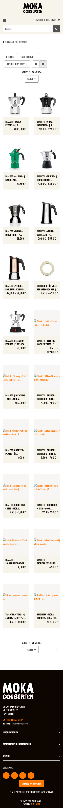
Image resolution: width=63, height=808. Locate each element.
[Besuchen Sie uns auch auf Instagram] (31, 775)
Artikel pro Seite (16, 64)
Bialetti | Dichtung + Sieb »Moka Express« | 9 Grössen (15, 397)
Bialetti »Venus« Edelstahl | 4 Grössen (45, 232)
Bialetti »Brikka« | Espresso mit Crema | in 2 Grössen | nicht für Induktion (47, 178)
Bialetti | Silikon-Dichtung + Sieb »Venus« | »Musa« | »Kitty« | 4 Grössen (47, 397)
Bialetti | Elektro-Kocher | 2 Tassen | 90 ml (15, 342)
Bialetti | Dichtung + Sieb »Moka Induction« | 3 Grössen (15, 506)
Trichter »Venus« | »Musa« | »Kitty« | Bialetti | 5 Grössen (15, 616)
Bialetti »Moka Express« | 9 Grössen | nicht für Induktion (13, 123)
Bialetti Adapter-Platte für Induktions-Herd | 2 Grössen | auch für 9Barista (14, 451)
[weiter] (57, 79)
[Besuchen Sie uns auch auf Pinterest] (22, 775)
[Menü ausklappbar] (4, 20)
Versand (49, 792)
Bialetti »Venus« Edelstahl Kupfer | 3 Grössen (15, 287)
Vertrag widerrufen (31, 784)
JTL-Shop (36, 803)
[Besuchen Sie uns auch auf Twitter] (14, 775)
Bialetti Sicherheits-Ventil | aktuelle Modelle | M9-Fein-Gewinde (15, 561)
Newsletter (40, 20)
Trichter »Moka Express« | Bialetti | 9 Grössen (46, 616)
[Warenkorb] (58, 20)
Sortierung (27, 57)
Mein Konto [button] (51, 20)
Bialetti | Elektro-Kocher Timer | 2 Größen (46, 342)
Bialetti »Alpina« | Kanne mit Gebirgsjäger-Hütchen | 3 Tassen (15, 178)
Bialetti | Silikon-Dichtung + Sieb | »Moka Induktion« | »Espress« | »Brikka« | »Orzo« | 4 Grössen (47, 451)
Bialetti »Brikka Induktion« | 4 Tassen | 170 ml (14, 232)
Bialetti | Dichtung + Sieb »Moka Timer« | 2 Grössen (47, 506)
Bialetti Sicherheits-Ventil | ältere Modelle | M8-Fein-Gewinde (46, 561)
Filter (11, 57)
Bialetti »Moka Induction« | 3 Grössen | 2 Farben (47, 123)
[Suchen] (56, 28)
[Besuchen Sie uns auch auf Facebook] (6, 775)
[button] (35, 64)
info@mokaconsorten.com (16, 723)
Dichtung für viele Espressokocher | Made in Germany (47, 287)
